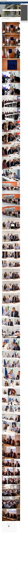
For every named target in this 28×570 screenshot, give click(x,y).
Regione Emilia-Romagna (4, 0)
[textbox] (8, 10)
